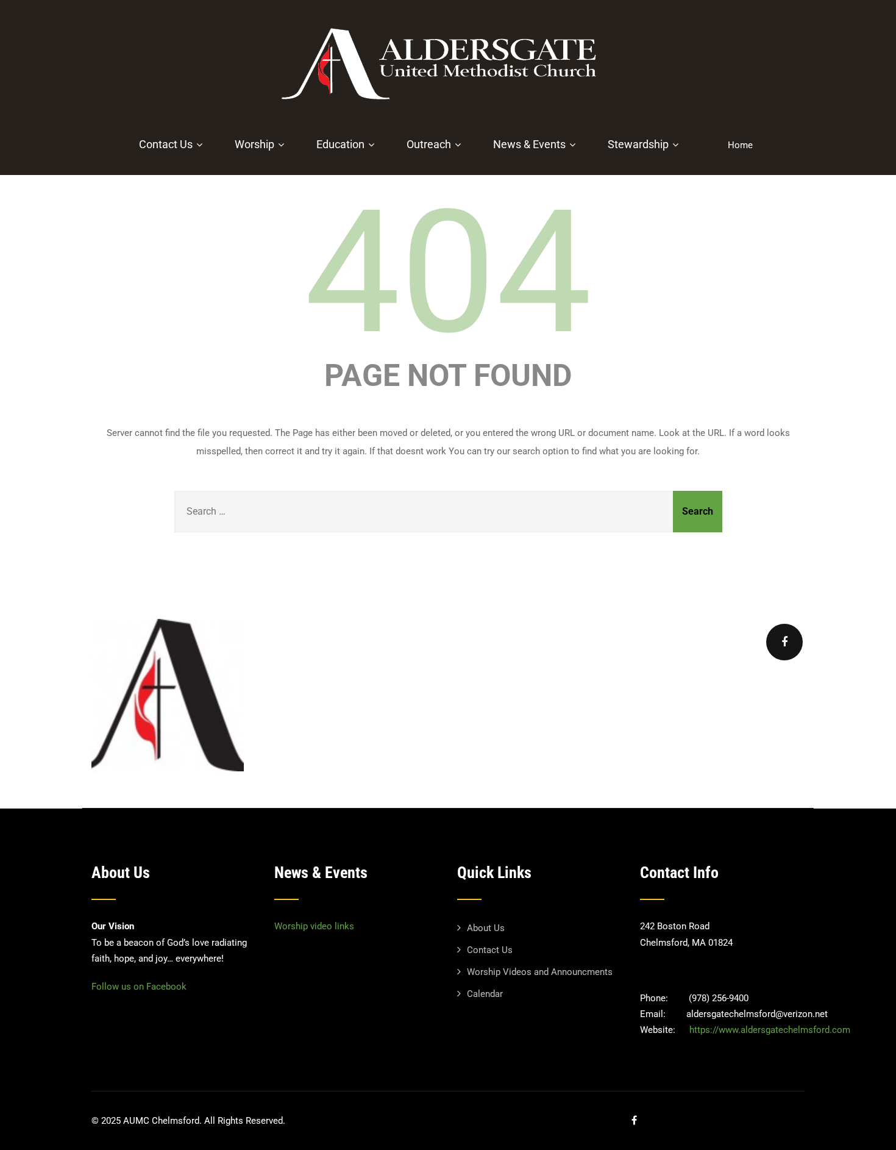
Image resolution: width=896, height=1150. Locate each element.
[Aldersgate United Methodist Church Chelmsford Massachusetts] (443, 106)
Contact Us (166, 144)
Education (340, 144)
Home (740, 145)
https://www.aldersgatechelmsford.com (769, 1029)
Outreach (429, 144)
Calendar (485, 993)
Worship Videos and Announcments (540, 971)
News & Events (529, 144)
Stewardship (638, 144)
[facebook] (784, 642)
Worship (254, 144)
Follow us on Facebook (139, 986)
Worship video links (314, 926)
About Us (486, 928)
